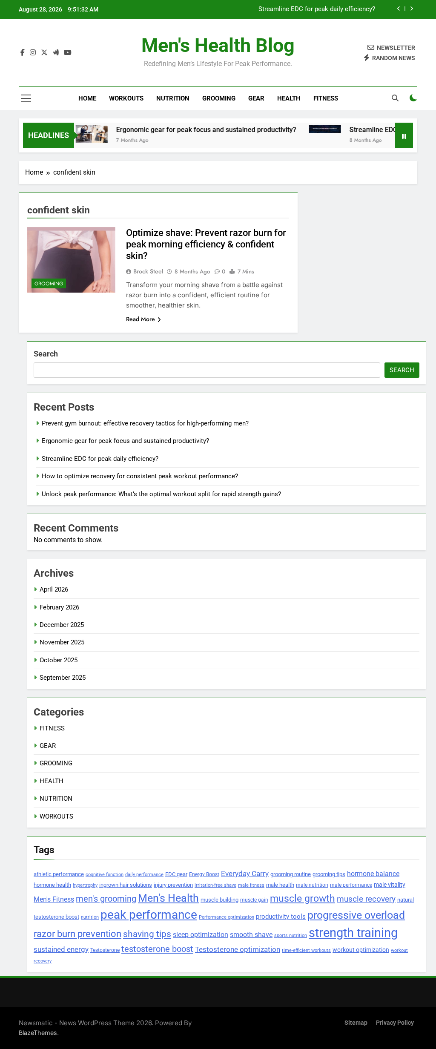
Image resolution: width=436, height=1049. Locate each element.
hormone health (52, 885)
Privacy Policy (395, 1022)
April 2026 (54, 589)
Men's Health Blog (218, 45)
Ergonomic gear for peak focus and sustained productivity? (194, 130)
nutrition (90, 917)
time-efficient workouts (306, 950)
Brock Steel (148, 271)
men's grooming (106, 899)
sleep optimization (200, 935)
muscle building (219, 900)
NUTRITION (172, 98)
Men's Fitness (54, 899)
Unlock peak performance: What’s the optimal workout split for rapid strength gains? (161, 494)
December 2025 (62, 625)
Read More (140, 319)
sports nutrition (290, 935)
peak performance (148, 915)
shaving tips (147, 933)
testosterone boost (157, 949)
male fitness (251, 885)
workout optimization (361, 949)
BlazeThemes (38, 1032)
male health (280, 885)
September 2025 (63, 677)
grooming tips (329, 874)
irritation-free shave (215, 885)
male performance (351, 885)
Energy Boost (204, 874)
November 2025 (62, 642)
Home (87, 98)
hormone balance (373, 874)
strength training (353, 932)
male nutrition (312, 885)
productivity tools (281, 916)
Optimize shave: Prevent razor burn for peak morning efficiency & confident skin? (206, 244)
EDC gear (176, 874)
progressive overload (356, 915)
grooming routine (290, 874)
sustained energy (61, 949)
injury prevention (173, 885)
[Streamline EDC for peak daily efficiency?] (313, 129)
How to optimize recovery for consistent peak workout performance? (140, 476)
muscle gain (254, 900)
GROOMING (218, 98)
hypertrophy (85, 885)
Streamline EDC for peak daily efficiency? (316, 9)
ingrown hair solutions (125, 885)
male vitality (389, 884)
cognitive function (104, 874)
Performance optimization (226, 917)
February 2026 (59, 607)
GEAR (256, 98)
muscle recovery (366, 899)
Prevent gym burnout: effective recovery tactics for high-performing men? (145, 423)
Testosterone (105, 950)
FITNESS (325, 98)
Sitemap (355, 1022)
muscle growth (302, 898)
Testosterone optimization (237, 950)
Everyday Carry (245, 873)
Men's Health (168, 897)
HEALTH (289, 98)
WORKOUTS (126, 98)
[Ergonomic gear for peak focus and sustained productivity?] (79, 134)
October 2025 (58, 660)
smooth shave (251, 935)
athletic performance (59, 874)
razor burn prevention (77, 933)
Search (46, 353)
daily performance (144, 874)
